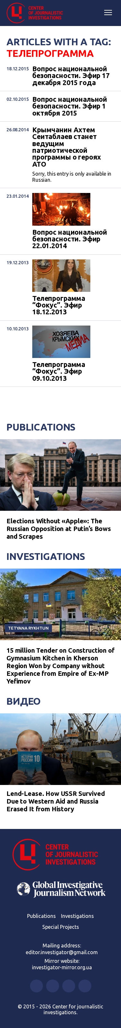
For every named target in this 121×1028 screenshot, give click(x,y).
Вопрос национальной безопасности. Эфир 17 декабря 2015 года (71, 75)
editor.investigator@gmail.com (62, 952)
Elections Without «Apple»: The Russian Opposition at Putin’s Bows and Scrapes (58, 528)
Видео (23, 701)
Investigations (45, 556)
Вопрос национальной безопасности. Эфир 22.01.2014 (69, 239)
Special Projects (60, 927)
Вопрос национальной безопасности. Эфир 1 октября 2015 (69, 106)
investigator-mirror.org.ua (62, 967)
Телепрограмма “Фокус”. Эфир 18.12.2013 (58, 305)
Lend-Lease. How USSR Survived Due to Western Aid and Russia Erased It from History (55, 801)
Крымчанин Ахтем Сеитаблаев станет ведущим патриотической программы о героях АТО (66, 147)
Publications (41, 427)
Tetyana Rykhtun (28, 628)
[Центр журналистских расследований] (37, 13)
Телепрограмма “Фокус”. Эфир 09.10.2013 (58, 371)
